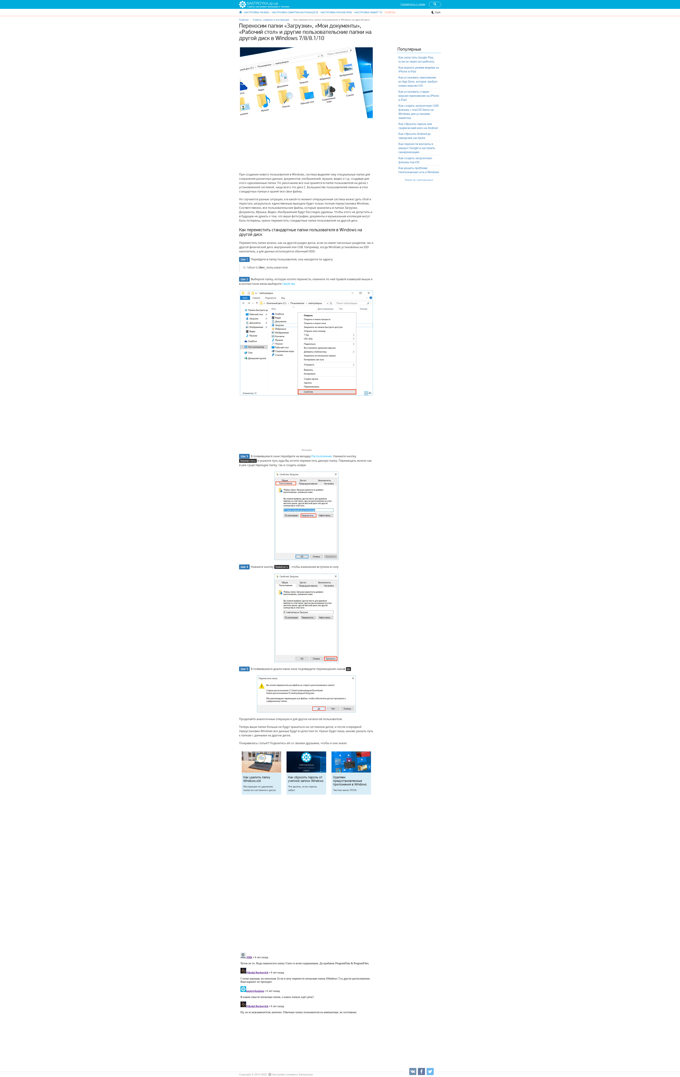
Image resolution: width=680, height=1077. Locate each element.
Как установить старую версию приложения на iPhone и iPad (418, 96)
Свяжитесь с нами (413, 4)
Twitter (430, 1071)
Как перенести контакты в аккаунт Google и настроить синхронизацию (416, 148)
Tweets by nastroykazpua (419, 179)
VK (412, 1071)
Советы (390, 12)
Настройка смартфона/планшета (295, 12)
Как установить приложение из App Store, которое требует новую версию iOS (418, 81)
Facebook (421, 1071)
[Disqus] (306, 900)
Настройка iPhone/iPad (336, 12)
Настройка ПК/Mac (257, 12)
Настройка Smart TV (368, 12)
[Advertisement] (306, 145)
